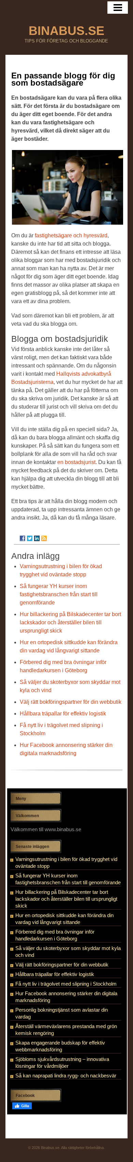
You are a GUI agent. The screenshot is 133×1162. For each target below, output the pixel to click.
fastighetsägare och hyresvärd (71, 235)
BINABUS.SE (66, 31)
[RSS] (44, 538)
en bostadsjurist (76, 462)
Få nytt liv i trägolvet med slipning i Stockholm (66, 984)
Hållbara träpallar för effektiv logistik (63, 713)
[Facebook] (22, 538)
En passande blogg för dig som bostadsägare (63, 79)
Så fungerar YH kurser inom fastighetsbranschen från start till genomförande (59, 594)
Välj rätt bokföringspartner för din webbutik (70, 702)
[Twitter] (29, 538)
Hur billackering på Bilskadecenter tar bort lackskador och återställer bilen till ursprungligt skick (70, 622)
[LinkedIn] (37, 538)
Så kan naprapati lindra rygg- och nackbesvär (65, 1075)
